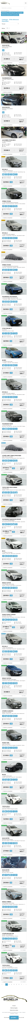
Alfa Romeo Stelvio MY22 (7, 14)
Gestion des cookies (14, 1010)
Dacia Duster (4, 12)
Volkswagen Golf (12, 12)
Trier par (3, 23)
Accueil (14, 1005)
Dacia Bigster (20, 12)
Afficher (3, 28)
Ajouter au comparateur (7, 62)
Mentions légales (14, 1007)
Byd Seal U (16, 14)
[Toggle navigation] (25, 3)
